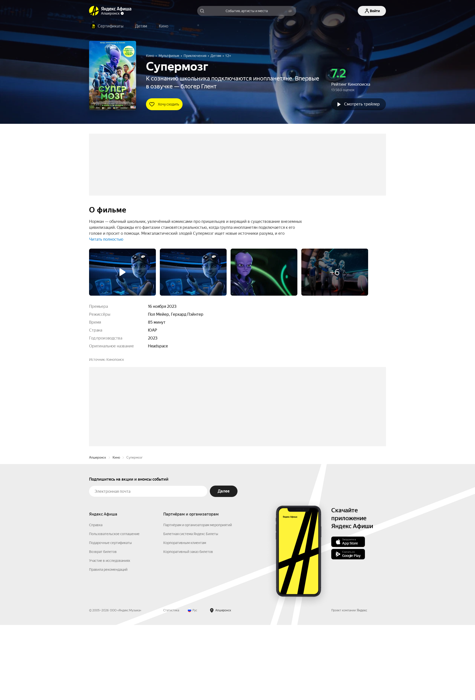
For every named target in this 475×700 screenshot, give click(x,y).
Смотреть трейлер (362, 104)
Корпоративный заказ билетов (188, 627)
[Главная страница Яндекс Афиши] (94, 11)
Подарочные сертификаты (110, 618)
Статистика (171, 685)
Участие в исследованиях (109, 636)
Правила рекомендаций (108, 645)
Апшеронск (97, 532)
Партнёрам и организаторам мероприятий (197, 600)
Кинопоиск (115, 360)
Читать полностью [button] (106, 239)
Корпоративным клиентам (184, 618)
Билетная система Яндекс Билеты (190, 609)
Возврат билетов (103, 627)
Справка (95, 600)
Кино (116, 532)
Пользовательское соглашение (114, 609)
